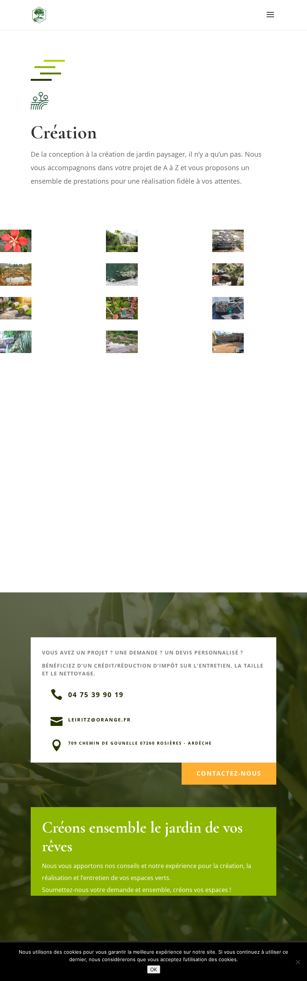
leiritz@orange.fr (99, 719)
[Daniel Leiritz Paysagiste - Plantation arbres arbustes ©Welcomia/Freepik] (121, 319)
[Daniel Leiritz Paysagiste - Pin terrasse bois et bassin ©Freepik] (228, 285)
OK (153, 969)
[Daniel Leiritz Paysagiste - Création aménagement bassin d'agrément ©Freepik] (121, 285)
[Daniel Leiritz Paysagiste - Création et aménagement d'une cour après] (228, 352)
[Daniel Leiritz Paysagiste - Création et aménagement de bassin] (15, 285)
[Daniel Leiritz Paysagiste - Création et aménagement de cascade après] (228, 251)
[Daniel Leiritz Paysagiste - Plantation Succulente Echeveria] (228, 319)
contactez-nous (229, 773)
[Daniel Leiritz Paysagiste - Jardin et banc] (15, 352)
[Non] (297, 962)
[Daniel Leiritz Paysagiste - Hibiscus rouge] (15, 251)
